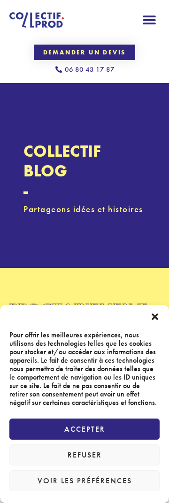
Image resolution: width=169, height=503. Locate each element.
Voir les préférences (85, 481)
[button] (155, 316)
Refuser (85, 455)
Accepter (84, 429)
